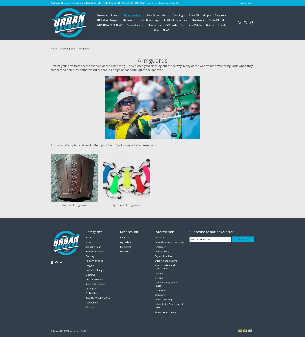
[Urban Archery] (69, 23)
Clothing (89, 256)
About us (159, 237)
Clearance (90, 307)
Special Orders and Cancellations (165, 267)
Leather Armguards (74, 205)
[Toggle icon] (239, 23)
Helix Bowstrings (150, 20)
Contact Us (161, 273)
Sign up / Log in (246, 3)
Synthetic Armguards (126, 205)
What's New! (161, 30)
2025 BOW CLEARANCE (110, 25)
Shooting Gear (68, 48)
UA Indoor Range (94, 270)
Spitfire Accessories (175, 20)
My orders (125, 242)
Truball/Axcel (92, 293)
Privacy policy (162, 251)
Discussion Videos (191, 25)
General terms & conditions (169, 242)
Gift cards (171, 25)
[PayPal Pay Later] (245, 331)
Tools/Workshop (94, 260)
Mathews (90, 274)
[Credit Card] (250, 331)
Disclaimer (160, 246)
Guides (210, 25)
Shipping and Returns (166, 260)
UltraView (90, 288)
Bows (88, 242)
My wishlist (126, 251)
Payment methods (164, 256)
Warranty (160, 294)
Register (124, 237)
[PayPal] (240, 331)
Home (54, 48)
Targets (89, 265)
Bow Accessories (94, 251)
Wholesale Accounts (165, 312)
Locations (160, 290)
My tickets (125, 246)
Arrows (89, 237)
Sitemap (159, 277)
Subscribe (243, 239)
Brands (222, 25)
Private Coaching (164, 299)
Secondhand (91, 302)
